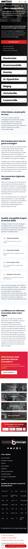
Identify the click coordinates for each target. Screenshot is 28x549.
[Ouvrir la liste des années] (20, 440)
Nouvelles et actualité (7, 472)
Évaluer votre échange (7, 482)
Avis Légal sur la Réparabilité (8, 488)
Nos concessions (5, 469)
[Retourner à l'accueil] (2, 5)
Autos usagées (5, 477)
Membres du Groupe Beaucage (9, 540)
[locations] (19, 1)
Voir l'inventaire (13, 42)
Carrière (3, 474)
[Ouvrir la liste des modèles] (13, 440)
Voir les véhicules (8, 384)
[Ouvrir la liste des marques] (7, 440)
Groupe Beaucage (6, 485)
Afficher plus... (21, 529)
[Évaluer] (23, 440)
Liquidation (4, 480)
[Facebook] (7, 459)
